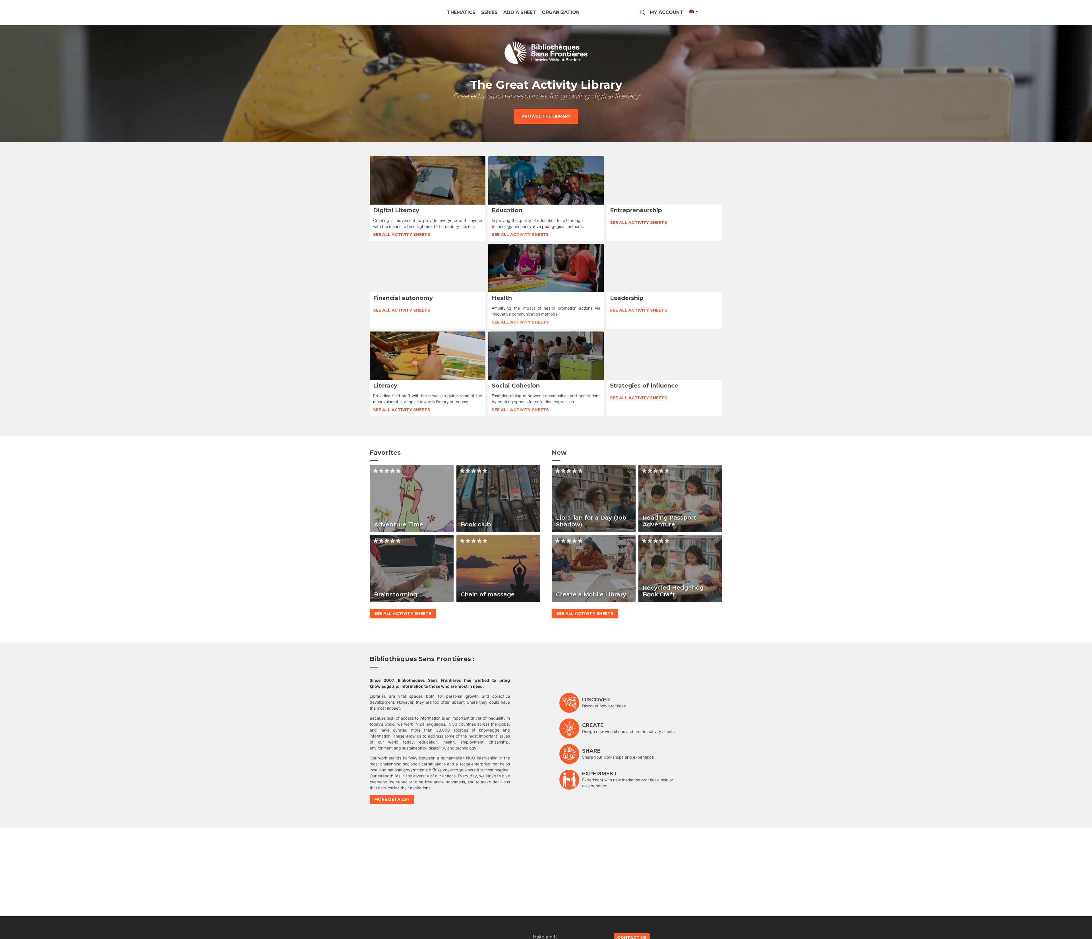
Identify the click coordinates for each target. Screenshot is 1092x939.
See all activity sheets (401, 234)
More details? (392, 799)
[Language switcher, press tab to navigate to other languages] (693, 11)
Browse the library (546, 116)
